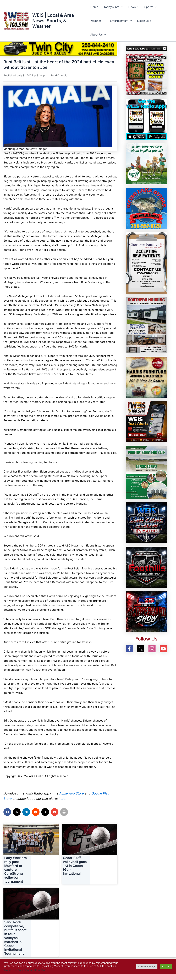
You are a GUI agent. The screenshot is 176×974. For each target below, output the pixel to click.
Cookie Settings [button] (146, 966)
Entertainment (119, 20)
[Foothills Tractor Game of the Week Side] (146, 567)
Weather (95, 20)
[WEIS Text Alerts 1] (146, 421)
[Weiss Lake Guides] (146, 208)
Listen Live (144, 20)
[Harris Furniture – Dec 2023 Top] (146, 377)
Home (94, 7)
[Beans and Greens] (146, 74)
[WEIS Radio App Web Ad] (146, 119)
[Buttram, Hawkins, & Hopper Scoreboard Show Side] (146, 611)
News (132, 7)
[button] (121, 7)
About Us (96, 34)
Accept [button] (166, 966)
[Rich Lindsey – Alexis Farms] (146, 472)
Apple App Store (71, 793)
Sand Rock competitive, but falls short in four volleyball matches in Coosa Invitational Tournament (15, 938)
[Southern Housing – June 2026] (146, 325)
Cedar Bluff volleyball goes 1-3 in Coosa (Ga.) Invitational (75, 866)
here (62, 799)
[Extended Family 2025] (146, 163)
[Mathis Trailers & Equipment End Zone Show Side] (146, 522)
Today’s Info (111, 7)
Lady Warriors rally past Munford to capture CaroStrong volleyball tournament (15, 869)
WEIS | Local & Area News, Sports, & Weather (53, 20)
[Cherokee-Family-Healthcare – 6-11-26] (146, 263)
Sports (148, 7)
